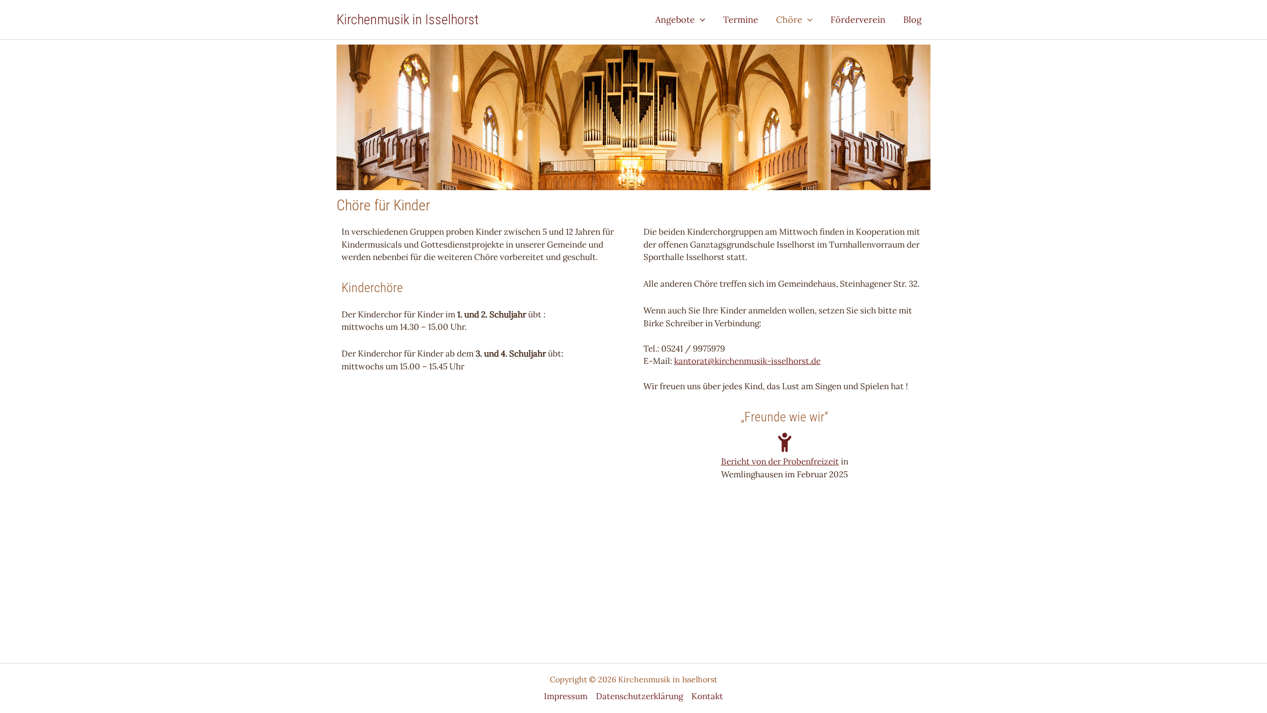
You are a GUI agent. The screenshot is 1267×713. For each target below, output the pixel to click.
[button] (700, 19)
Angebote (675, 19)
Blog (912, 19)
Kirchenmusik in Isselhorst (408, 19)
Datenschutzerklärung (639, 696)
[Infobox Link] (784, 449)
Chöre (789, 19)
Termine (740, 19)
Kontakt (707, 696)
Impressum (565, 696)
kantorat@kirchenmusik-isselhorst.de (747, 361)
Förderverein (857, 19)
